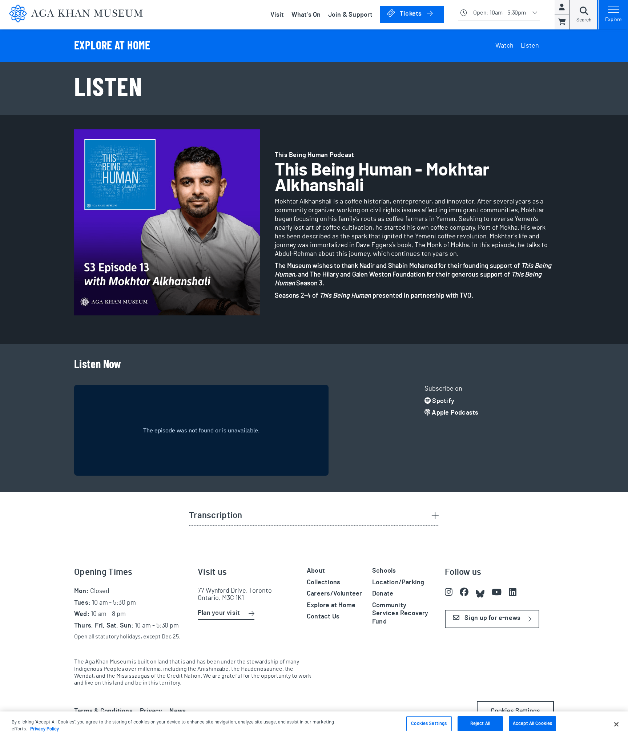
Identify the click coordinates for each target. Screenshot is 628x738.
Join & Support (350, 15)
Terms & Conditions (103, 711)
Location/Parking (398, 582)
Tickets (421, 13)
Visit (277, 15)
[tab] (314, 516)
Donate (382, 593)
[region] (314, 724)
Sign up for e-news (491, 618)
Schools (384, 571)
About (316, 571)
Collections (323, 582)
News (177, 711)
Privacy (151, 711)
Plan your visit (219, 613)
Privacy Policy (44, 729)
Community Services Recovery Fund (400, 613)
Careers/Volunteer (334, 593)
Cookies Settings (429, 723)
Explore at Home (331, 605)
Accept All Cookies (532, 723)
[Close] (616, 724)
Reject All (480, 723)
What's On (306, 15)
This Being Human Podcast (314, 155)
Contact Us (323, 616)
